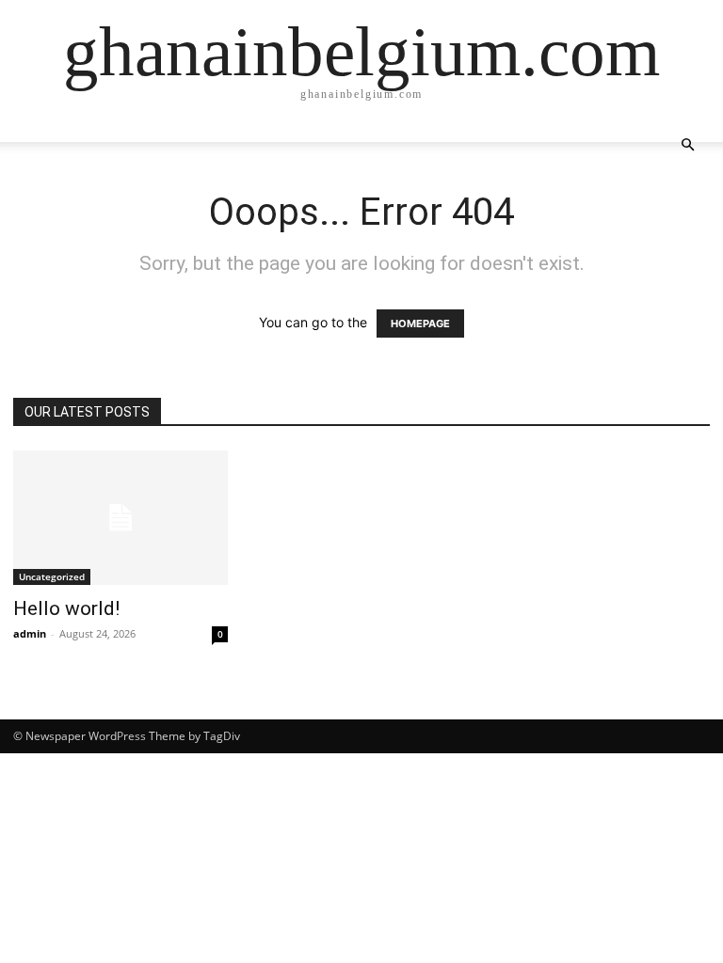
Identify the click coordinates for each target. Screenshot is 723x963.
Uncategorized (52, 576)
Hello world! (66, 608)
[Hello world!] (120, 517)
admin (29, 633)
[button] (687, 145)
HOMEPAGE (420, 323)
